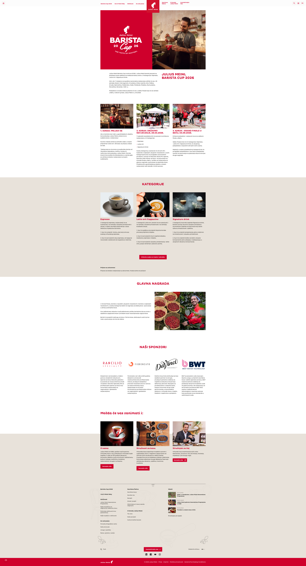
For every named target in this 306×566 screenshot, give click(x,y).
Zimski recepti (131, 501)
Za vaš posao (140, 4)
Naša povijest (131, 517)
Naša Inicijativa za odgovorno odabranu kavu (108, 507)
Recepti (129, 498)
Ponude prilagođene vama (108, 524)
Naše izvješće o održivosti (108, 516)
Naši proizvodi (104, 527)
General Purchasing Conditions (195, 562)
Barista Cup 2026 (106, 4)
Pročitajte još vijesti (175, 516)
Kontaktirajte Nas (184, 3)
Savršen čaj (131, 495)
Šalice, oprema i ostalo (107, 533)
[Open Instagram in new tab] (160, 554)
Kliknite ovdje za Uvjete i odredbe (153, 257)
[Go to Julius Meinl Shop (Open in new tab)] (298, 3)
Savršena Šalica (165, 3)
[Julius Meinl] (3, 3)
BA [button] (302, 3)
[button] (294, 3)
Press (160, 562)
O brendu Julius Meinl (174, 3)
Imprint (166, 562)
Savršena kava (132, 492)
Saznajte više (107, 466)
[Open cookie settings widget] (6, 560)
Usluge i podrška (105, 530)
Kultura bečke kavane (134, 520)
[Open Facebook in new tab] (151, 554)
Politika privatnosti (176, 562)
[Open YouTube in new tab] (155, 554)
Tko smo (130, 514)
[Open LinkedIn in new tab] (146, 554)
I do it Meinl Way (119, 4)
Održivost (130, 4)
